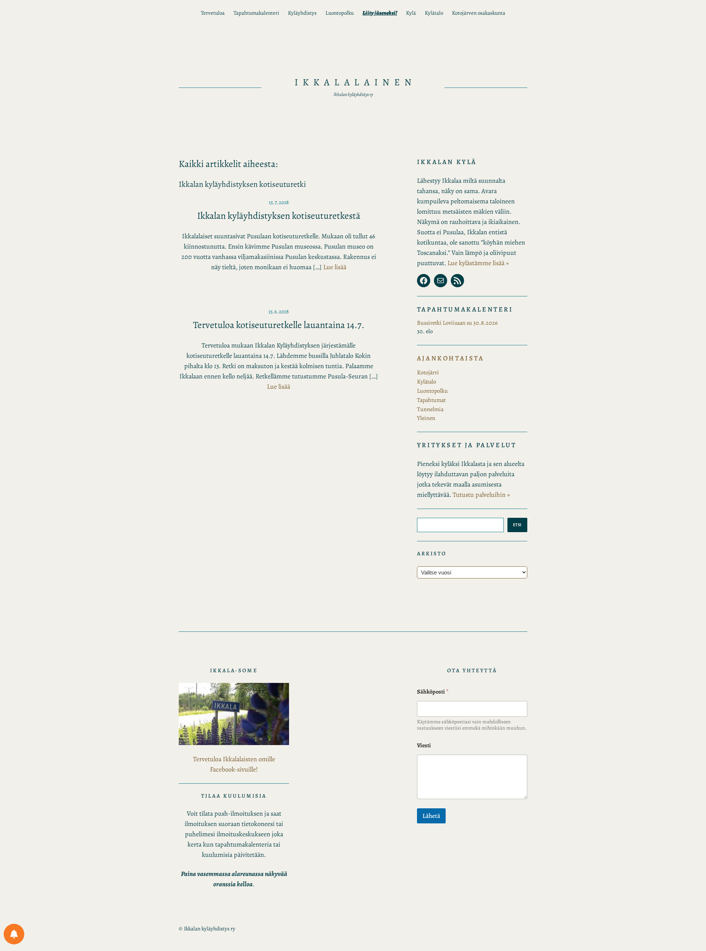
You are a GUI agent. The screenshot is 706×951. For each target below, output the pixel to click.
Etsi (517, 525)
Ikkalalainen (356, 82)
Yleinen (426, 418)
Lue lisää (334, 267)
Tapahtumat (431, 400)
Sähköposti (433, 691)
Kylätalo (426, 382)
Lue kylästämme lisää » (478, 263)
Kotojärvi (428, 372)
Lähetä (431, 816)
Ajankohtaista (450, 358)
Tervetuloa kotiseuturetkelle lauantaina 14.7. (278, 325)
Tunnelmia (430, 409)
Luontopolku (432, 391)
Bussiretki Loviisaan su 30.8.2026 (457, 323)
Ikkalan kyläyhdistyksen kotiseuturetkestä (278, 216)
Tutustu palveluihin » (481, 494)
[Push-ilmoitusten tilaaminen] (14, 934)
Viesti (424, 745)
